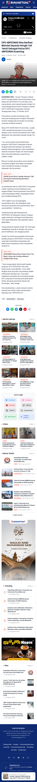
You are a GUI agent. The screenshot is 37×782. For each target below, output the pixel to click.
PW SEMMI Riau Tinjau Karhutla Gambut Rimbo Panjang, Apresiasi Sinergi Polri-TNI (27, 385)
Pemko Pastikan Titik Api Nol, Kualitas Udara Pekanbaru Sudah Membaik (20, 619)
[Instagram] (14, 757)
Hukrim (28, 7)
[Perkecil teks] (26, 91)
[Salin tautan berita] (29, 309)
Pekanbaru (19, 7)
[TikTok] (28, 757)
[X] (23, 757)
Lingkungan (18, 473)
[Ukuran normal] (29, 91)
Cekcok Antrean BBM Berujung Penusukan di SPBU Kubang (24, 481)
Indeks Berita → (18, 515)
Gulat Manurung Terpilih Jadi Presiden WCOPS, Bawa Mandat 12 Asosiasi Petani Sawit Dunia (27, 362)
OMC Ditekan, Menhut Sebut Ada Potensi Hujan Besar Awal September (14, 704)
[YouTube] (18, 757)
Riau (11, 7)
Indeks (31, 319)
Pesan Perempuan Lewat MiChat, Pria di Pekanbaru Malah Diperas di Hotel (9, 445)
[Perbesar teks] (33, 91)
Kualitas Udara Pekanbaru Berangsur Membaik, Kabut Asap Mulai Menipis (20, 628)
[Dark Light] (33, 2)
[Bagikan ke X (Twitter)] (20, 309)
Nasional (5, 7)
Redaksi (15, 744)
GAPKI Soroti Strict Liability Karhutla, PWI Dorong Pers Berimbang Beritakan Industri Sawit (19, 179)
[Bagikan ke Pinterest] (25, 309)
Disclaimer (30, 747)
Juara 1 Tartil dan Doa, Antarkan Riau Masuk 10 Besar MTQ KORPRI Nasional (24, 505)
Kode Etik (6, 747)
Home (4, 38)
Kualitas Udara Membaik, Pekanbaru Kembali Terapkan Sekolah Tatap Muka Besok (24, 494)
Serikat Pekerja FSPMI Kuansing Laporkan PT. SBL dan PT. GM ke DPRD (20, 777)
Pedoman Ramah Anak (18, 747)
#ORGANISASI (11, 299)
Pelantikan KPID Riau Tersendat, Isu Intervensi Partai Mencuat (22, 459)
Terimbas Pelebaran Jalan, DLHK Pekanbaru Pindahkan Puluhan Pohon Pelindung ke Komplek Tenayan (27, 446)
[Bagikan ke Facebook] (3, 91)
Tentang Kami (7, 744)
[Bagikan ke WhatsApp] (7, 91)
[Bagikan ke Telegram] (11, 91)
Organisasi (13, 38)
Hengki (9, 59)
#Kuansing (20, 299)
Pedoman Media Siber (27, 744)
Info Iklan (14, 750)
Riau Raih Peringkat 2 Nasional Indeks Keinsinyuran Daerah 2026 (14, 693)
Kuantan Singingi (25, 38)
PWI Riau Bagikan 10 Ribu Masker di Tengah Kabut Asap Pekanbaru (9, 361)
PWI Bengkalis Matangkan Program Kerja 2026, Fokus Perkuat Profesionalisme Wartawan (8, 386)
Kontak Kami (22, 750)
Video (5, 440)
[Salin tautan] (15, 91)
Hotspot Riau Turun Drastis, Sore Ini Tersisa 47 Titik (23, 470)
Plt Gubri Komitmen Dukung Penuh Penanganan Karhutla (13, 715)
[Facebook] (9, 757)
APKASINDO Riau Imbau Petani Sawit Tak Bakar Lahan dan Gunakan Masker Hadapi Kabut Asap (19, 256)
